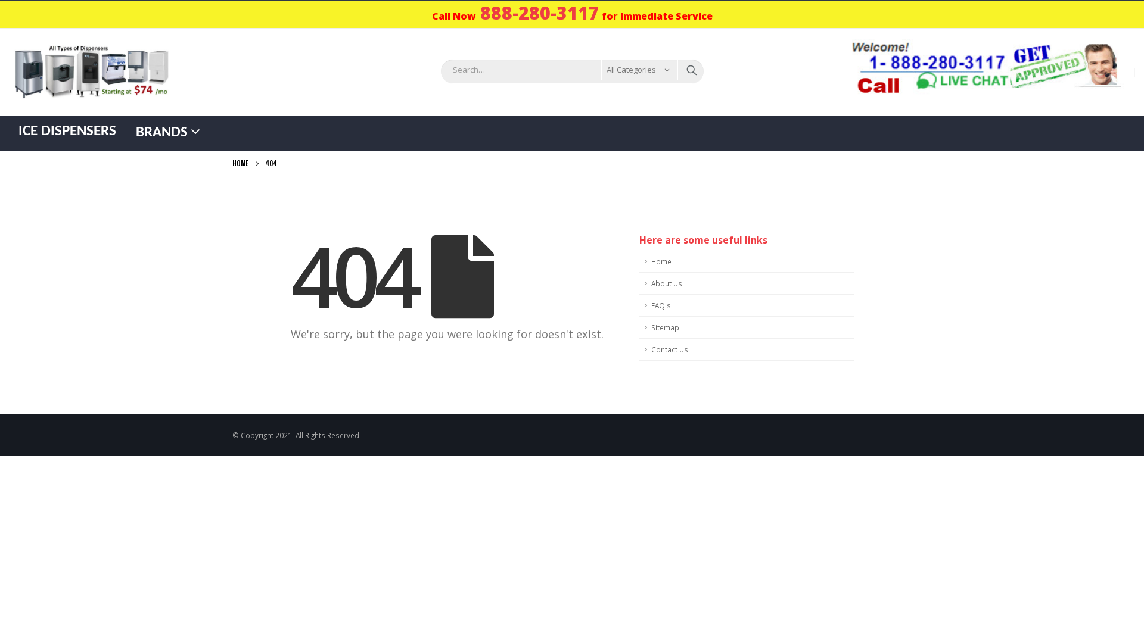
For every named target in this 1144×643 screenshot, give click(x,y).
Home (661, 261)
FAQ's (661, 305)
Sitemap (665, 327)
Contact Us (669, 349)
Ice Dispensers (67, 131)
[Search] (692, 70)
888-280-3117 (539, 13)
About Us (666, 283)
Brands (162, 132)
